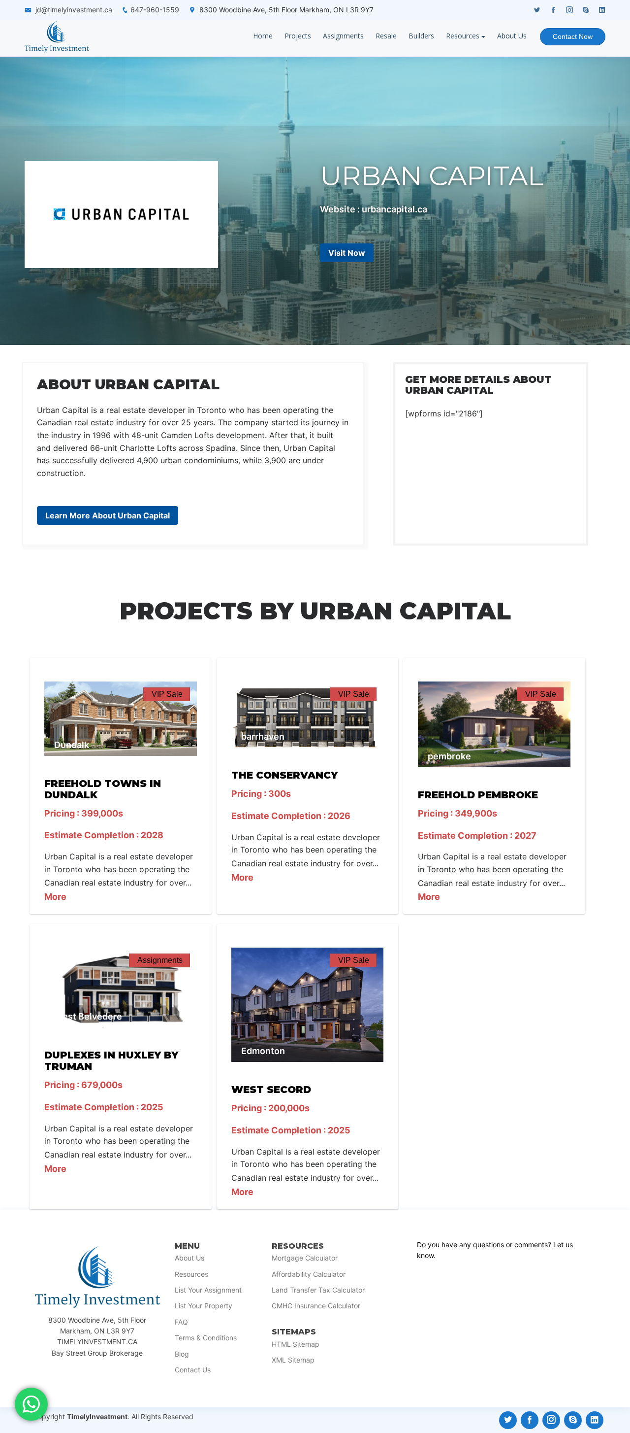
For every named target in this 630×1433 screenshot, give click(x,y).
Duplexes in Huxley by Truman (111, 1060)
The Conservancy (284, 775)
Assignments (343, 35)
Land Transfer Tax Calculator (318, 1290)
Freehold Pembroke (478, 795)
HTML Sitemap (295, 1344)
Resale (386, 35)
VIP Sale (167, 694)
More (55, 896)
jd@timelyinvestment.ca (73, 9)
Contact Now (573, 36)
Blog (182, 1354)
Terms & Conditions (206, 1337)
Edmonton (263, 1051)
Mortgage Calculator (305, 1258)
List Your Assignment (208, 1290)
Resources (462, 35)
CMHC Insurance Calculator (316, 1305)
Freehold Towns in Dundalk (102, 789)
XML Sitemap (293, 1360)
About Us (512, 35)
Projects (297, 35)
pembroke (449, 756)
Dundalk (71, 745)
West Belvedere (88, 1016)
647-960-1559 (154, 9)
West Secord (271, 1089)
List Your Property (203, 1305)
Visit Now (346, 253)
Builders (421, 35)
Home (263, 35)
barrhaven (262, 736)
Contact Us (193, 1369)
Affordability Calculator (309, 1274)
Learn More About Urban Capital (107, 515)
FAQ (181, 1322)
